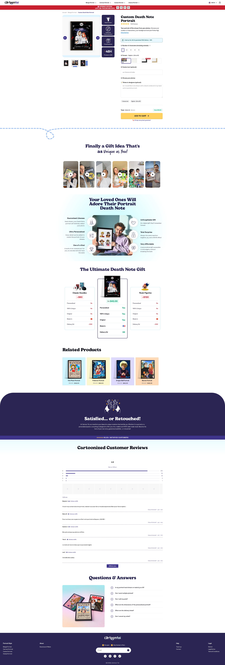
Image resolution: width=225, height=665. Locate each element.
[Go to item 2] (75, 63)
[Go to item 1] (66, 63)
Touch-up (178, 647)
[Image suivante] (98, 38)
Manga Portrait (90, 2)
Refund (210, 647)
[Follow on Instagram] (110, 656)
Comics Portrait (118, 2)
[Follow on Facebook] (105, 656)
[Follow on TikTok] (119, 656)
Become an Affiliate (45, 647)
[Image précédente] (65, 38)
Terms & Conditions (213, 651)
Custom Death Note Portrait (86, 12)
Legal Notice (211, 649)
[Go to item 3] (84, 63)
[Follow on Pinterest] (115, 656)
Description (125, 32)
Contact (178, 649)
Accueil (64, 12)
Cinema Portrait (132, 2)
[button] (67, 489)
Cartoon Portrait (104, 2)
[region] (112, 489)
